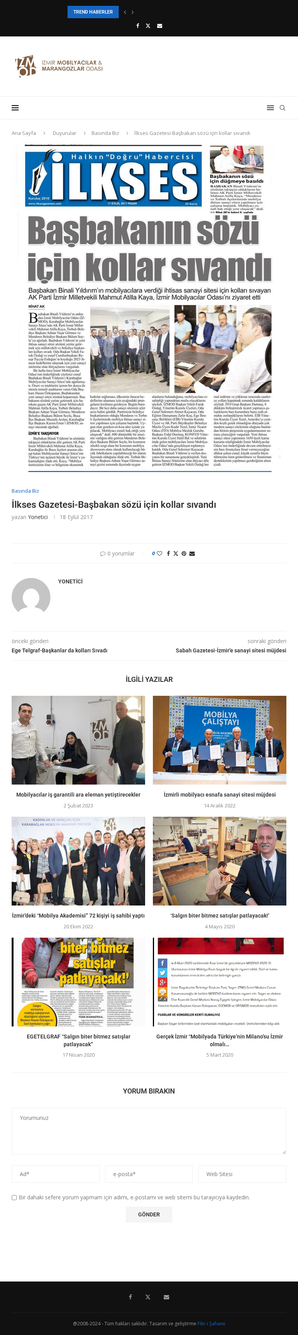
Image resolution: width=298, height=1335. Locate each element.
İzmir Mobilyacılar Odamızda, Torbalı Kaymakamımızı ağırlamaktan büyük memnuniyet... (157, 12)
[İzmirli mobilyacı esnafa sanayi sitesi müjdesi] (219, 740)
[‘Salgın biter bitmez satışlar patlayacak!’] (219, 861)
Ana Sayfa (24, 132)
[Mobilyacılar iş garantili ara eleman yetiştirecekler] (78, 740)
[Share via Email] (192, 553)
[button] (125, 12)
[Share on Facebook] (168, 553)
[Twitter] (148, 25)
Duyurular (64, 132)
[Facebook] (137, 25)
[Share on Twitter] (175, 553)
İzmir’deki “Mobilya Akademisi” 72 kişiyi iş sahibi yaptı (78, 915)
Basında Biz (105, 132)
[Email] (159, 25)
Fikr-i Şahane (211, 1323)
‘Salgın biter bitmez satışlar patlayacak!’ (219, 915)
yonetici (38, 517)
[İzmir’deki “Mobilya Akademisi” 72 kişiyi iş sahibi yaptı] (78, 861)
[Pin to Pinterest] (184, 553)
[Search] (282, 108)
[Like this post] (159, 553)
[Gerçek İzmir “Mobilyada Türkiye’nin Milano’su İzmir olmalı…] (219, 982)
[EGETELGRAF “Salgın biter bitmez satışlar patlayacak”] (78, 982)
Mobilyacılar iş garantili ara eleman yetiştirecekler (78, 795)
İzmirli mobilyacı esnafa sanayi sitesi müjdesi (220, 795)
